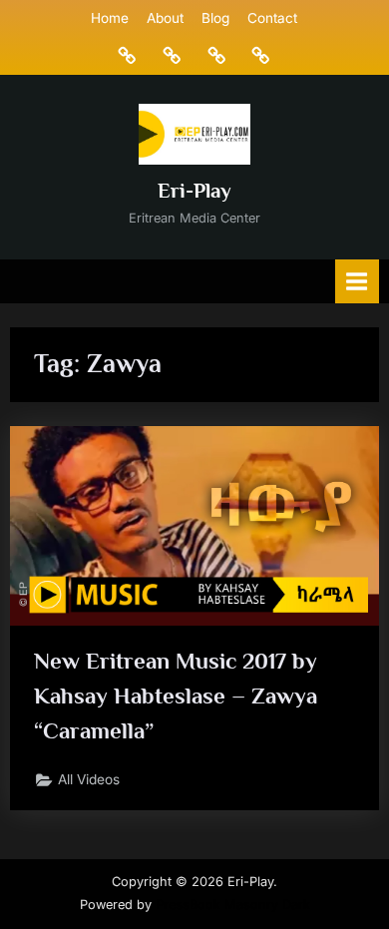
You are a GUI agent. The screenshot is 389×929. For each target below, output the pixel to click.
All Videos (89, 779)
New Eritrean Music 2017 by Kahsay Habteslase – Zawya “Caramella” (175, 695)
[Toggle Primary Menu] (357, 280)
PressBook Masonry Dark (233, 904)
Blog (215, 18)
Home (110, 18)
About (165, 18)
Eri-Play (194, 191)
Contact (272, 18)
